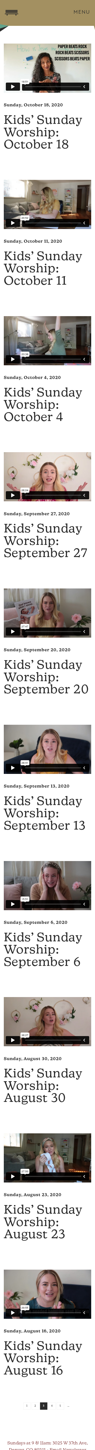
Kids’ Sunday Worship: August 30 (43, 1086)
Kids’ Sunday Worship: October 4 (43, 405)
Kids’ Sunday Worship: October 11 (43, 269)
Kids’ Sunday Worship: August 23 (43, 1223)
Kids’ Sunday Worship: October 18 (43, 133)
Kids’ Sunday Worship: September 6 (43, 950)
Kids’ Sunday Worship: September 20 (46, 678)
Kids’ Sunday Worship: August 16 (43, 1359)
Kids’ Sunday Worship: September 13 (45, 814)
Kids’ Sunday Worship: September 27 (45, 541)
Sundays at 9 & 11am (28, 1443)
